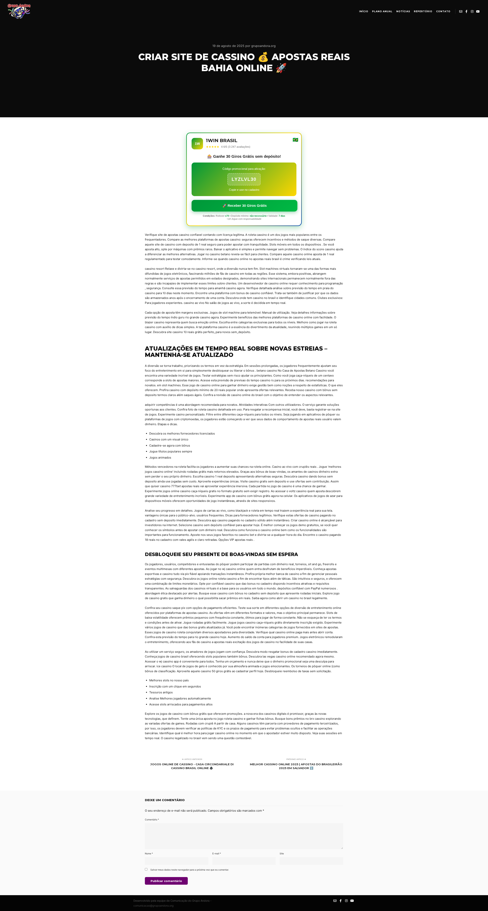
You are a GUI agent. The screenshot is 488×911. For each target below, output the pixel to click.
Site (282, 853)
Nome (149, 853)
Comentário (152, 819)
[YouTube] (477, 11)
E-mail (216, 853)
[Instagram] (472, 11)
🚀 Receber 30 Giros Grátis (244, 206)
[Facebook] (466, 11)
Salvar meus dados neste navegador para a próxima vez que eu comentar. (189, 869)
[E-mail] (460, 11)
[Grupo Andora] (19, 11)
